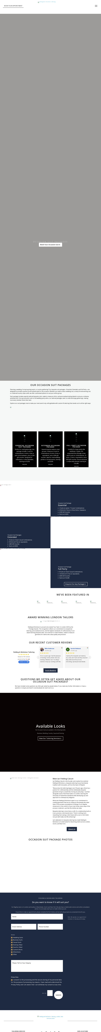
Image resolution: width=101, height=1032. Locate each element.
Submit (58, 995)
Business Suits (17, 940)
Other (15, 954)
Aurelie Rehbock (76, 648)
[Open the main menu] (96, 6)
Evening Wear (17, 945)
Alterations (17, 952)
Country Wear (17, 947)
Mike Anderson (49, 648)
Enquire (24, 464)
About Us (71, 829)
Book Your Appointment (13, 6)
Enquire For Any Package (74, 584)
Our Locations (82, 1031)
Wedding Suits (18, 937)
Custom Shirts (17, 949)
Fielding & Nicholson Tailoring (23, 652)
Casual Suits (17, 942)
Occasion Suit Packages (50, 241)
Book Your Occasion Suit (49, 245)
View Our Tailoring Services (49, 738)
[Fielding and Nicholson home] (50, 6)
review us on (23, 662)
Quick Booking (50, 670)
